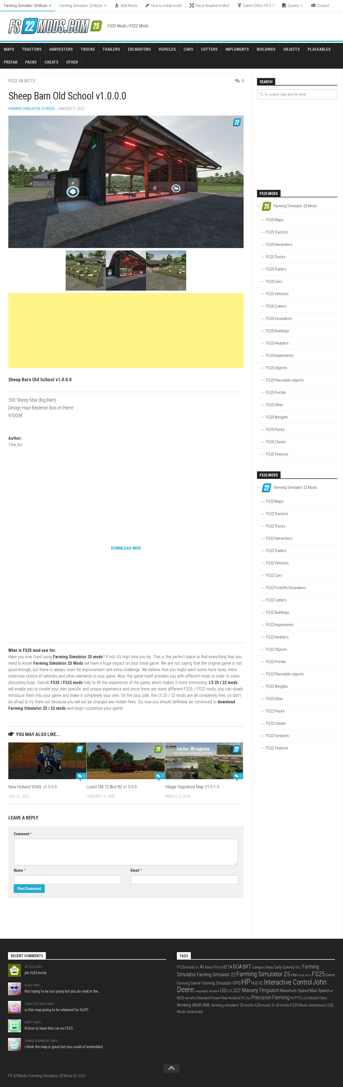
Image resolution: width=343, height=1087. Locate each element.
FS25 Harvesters (279, 244)
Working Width (189, 1005)
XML (206, 1005)
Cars (188, 49)
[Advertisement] (126, 330)
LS (229, 991)
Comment (23, 834)
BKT (247, 967)
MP (187, 998)
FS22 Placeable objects (285, 674)
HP (245, 981)
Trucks (88, 49)
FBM (294, 975)
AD (197, 967)
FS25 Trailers (276, 269)
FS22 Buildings (277, 612)
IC (261, 983)
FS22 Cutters (276, 600)
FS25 (318, 974)
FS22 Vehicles (277, 563)
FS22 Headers (277, 637)
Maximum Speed (294, 990)
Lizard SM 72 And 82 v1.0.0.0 (112, 786)
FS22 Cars (274, 575)
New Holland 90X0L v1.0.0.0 (32, 786)
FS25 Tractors (277, 232)
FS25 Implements (279, 355)
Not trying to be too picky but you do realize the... (62, 991)
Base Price (213, 967)
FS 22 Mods (17, 1075)
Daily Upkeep (284, 967)
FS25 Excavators (279, 318)
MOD (180, 998)
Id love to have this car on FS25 (49, 1028)
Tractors (32, 49)
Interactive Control (288, 982)
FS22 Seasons (277, 735)
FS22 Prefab (276, 661)
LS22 (236, 990)
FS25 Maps (275, 219)
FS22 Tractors (277, 513)
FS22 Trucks (275, 526)
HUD (254, 983)
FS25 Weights (277, 417)
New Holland (230, 998)
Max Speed (319, 990)
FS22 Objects (21, 80)
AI (202, 967)
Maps (9, 49)
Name (19, 870)
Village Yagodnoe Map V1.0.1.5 (192, 786)
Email (136, 870)
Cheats (51, 62)
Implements (237, 49)
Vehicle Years (317, 998)
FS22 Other (275, 698)
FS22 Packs (275, 711)
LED (223, 990)
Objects (291, 49)
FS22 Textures (277, 748)
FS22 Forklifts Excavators (286, 587)
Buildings (266, 49)
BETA (227, 967)
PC (243, 998)
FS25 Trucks (275, 256)
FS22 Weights (277, 686)
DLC (298, 967)
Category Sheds (263, 967)
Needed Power (209, 998)
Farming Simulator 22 (216, 974)
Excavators (139, 49)
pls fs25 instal (35, 972)
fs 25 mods (280, 1005)
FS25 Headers (277, 343)
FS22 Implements (279, 624)
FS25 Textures (277, 454)
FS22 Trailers (276, 550)
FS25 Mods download (307, 1005)
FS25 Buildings (277, 330)
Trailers (111, 49)
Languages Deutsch (207, 991)
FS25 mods (186, 967)
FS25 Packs (275, 429)
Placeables (319, 49)
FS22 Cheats (276, 723)
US (305, 998)
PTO (298, 998)
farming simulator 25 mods (232, 1005)
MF (332, 991)
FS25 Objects (276, 367)
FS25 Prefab (276, 392)
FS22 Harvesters (279, 538)
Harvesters (61, 49)
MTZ (193, 998)
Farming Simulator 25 (263, 974)
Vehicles (167, 49)
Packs (31, 62)
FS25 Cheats (276, 441)
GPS (237, 983)
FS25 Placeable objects (285, 380)
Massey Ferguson (260, 990)
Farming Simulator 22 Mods (81, 5)
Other (72, 62)
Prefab (10, 62)
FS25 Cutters (276, 306)
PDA (248, 998)
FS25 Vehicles (277, 293)
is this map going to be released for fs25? (56, 1009)
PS (292, 998)
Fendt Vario (304, 975)
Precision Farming (270, 997)
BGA (237, 966)
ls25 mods (262, 1005)
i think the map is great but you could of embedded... (65, 1046)
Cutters (209, 49)
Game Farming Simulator (211, 983)
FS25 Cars (274, 281)
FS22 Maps (275, 501)
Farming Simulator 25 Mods (25, 5)
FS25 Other (275, 404)
